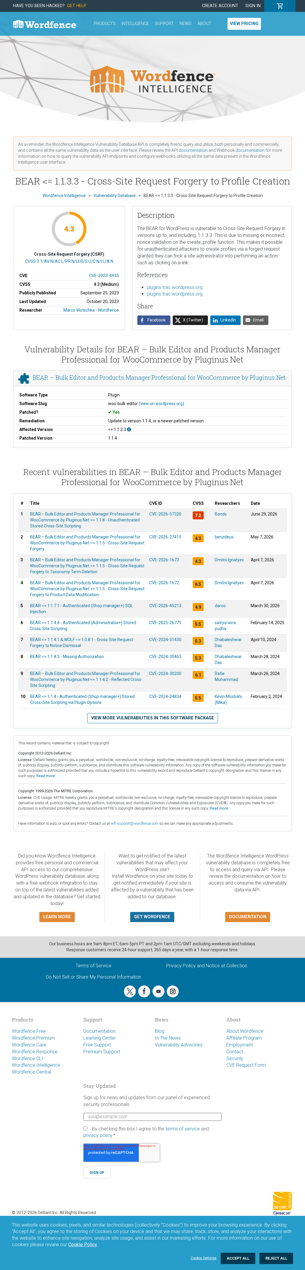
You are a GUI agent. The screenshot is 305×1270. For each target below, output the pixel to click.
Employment (239, 1045)
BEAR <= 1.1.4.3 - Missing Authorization (67, 656)
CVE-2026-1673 (164, 559)
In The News (168, 1038)
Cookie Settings (204, 1258)
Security (234, 1058)
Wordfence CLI (27, 1058)
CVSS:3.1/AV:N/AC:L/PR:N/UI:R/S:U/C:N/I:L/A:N (69, 261)
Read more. (46, 776)
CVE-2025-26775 (165, 622)
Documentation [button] (247, 916)
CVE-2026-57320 (165, 514)
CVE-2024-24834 (165, 696)
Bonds (221, 514)
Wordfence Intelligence (36, 1065)
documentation (193, 150)
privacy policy (97, 1135)
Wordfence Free (29, 1031)
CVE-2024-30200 (165, 673)
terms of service (183, 1129)
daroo (220, 605)
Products (105, 23)
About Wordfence (244, 1031)
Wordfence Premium (33, 1038)
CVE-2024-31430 (165, 639)
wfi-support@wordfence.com (134, 823)
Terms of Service (93, 965)
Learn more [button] (57, 916)
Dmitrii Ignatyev (229, 559)
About (204, 23)
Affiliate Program (244, 1038)
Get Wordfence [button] (152, 916)
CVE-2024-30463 (165, 656)
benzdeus (224, 537)
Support (164, 23)
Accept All (238, 1258)
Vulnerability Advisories (179, 1045)
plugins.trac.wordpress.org (175, 287)
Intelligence (135, 23)
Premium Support (101, 1052)
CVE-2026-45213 (165, 605)
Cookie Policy (82, 1244)
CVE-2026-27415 (165, 537)
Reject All (276, 1258)
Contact (234, 1052)
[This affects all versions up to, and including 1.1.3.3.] (129, 429)
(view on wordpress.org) (161, 403)
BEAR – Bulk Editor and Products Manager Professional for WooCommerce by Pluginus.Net (159, 378)
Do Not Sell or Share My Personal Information (93, 977)
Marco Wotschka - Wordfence (91, 310)
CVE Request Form (246, 1065)
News (186, 23)
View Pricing (244, 23)
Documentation (99, 1031)
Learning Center (99, 1038)
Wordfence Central (31, 1072)
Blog (159, 1031)
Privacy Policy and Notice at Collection (206, 965)
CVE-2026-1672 (164, 582)
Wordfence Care (29, 1045)
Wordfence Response (34, 1052)
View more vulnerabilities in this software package (152, 718)
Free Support (97, 1045)
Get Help (76, 5)
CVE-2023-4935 (104, 275)
